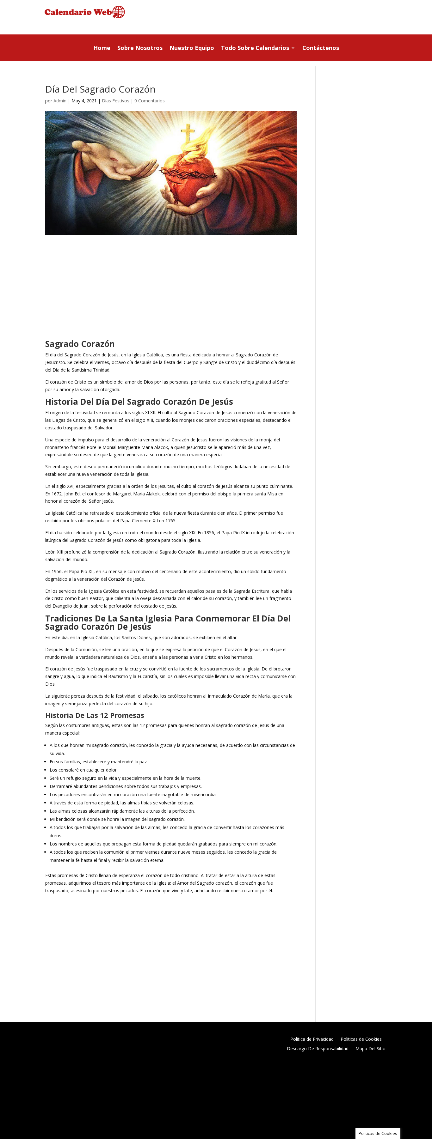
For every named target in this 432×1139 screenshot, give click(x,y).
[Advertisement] (280, 18)
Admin (59, 101)
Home (101, 48)
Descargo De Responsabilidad (318, 1048)
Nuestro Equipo (192, 48)
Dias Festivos (115, 101)
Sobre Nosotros (140, 48)
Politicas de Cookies (361, 1039)
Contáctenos (320, 48)
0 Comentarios (149, 101)
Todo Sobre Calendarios (255, 48)
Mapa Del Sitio (370, 1048)
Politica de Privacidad (312, 1039)
